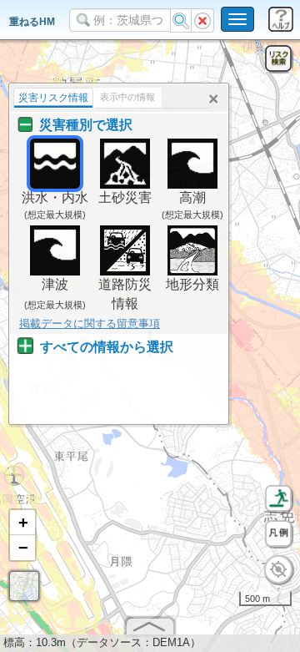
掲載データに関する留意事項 (89, 323)
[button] (22, 522)
